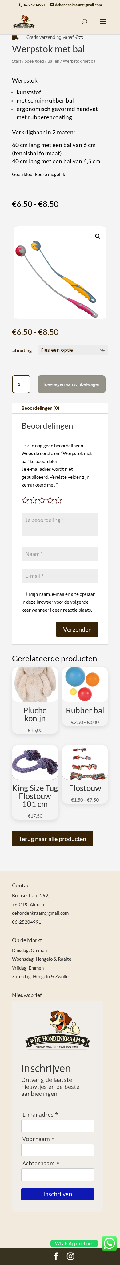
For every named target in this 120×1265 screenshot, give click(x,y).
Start (16, 61)
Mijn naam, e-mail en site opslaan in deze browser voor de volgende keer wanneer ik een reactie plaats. (58, 602)
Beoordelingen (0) (40, 408)
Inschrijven (57, 1194)
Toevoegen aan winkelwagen (71, 384)
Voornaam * (38, 1139)
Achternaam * (40, 1163)
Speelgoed (34, 61)
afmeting (22, 350)
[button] (97, 236)
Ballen (53, 61)
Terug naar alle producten (52, 838)
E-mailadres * (40, 1114)
